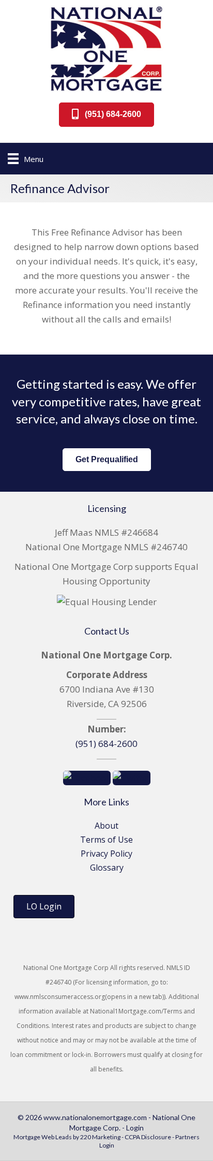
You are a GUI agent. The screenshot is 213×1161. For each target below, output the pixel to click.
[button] (106, 114)
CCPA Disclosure (148, 1137)
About (106, 825)
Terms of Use (106, 839)
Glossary (107, 867)
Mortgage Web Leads (42, 1137)
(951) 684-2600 (106, 743)
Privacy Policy (106, 853)
